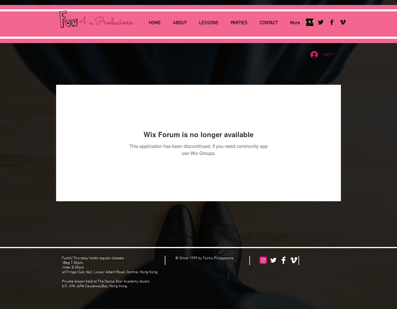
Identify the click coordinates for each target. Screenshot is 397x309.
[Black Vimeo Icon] (342, 22)
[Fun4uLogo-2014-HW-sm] (309, 22)
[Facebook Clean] (283, 260)
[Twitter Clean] (273, 260)
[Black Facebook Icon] (331, 22)
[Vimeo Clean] (293, 260)
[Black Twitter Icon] (320, 22)
